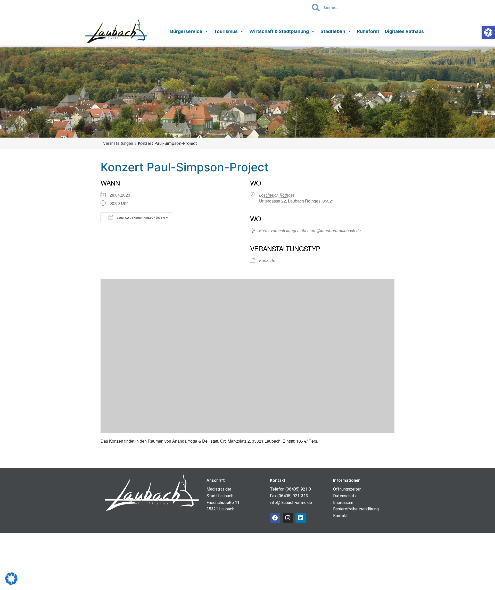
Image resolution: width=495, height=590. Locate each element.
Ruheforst (368, 31)
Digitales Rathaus (404, 31)
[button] (11, 578)
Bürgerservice (186, 31)
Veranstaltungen (118, 143)
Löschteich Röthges (277, 195)
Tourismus (226, 31)
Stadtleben (332, 31)
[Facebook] (275, 518)
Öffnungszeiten (347, 489)
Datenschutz (345, 495)
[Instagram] (288, 518)
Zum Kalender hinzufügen (140, 218)
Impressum (343, 502)
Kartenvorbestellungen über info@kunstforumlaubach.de (310, 230)
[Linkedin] (300, 518)
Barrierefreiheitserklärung (356, 509)
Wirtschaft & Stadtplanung (279, 31)
